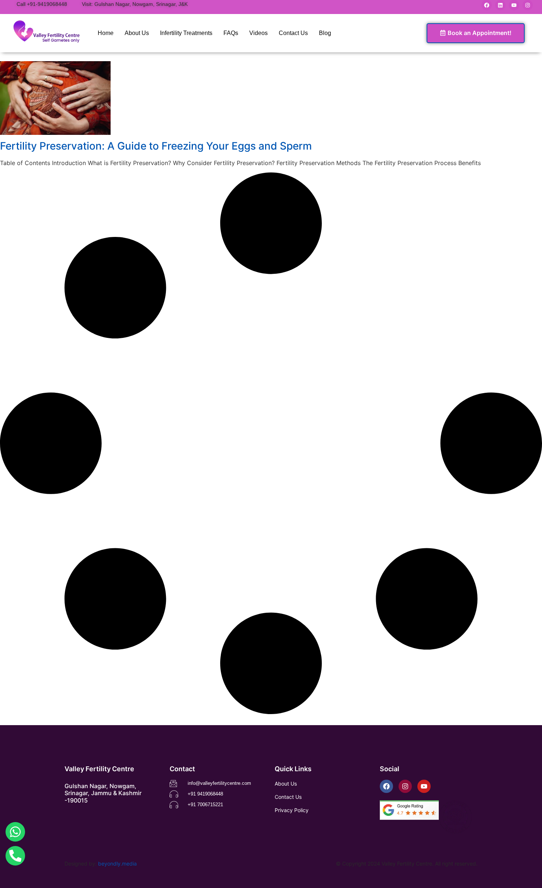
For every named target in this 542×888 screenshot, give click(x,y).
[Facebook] (487, 5)
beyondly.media (117, 863)
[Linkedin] (500, 5)
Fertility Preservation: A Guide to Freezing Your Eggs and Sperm (156, 146)
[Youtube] (514, 5)
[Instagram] (527, 5)
